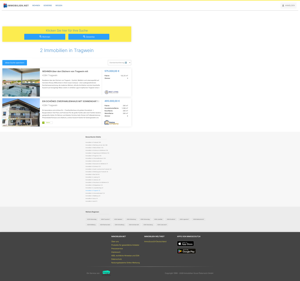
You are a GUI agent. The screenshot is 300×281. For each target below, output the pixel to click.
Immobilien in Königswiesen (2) (94, 185)
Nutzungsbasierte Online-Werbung (125, 263)
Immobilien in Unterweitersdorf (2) (95, 193)
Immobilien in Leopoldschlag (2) (94, 187)
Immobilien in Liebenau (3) (93, 179)
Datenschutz (116, 259)
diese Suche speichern (14, 63)
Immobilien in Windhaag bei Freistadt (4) (97, 171)
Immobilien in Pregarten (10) (93, 155)
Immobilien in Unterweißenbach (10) (96, 158)
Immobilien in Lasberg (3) (93, 177)
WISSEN (58, 5)
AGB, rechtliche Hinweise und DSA (125, 255)
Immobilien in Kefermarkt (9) (93, 161)
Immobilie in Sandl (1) (91, 201)
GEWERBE (47, 5)
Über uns (115, 241)
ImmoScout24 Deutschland (155, 241)
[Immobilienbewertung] (105, 273)
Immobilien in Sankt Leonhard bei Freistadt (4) (98, 169)
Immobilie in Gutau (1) (92, 198)
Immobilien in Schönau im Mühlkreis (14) (97, 150)
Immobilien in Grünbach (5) (93, 166)
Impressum (115, 252)
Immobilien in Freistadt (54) (93, 142)
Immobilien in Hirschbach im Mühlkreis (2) (97, 182)
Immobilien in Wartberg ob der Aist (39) (96, 145)
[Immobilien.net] (16, 6)
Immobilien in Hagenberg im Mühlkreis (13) (97, 153)
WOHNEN (36, 5)
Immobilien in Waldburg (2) (93, 195)
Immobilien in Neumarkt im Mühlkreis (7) (97, 163)
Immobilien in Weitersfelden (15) (94, 147)
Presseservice (117, 248)
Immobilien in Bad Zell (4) (92, 174)
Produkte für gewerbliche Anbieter (125, 245)
